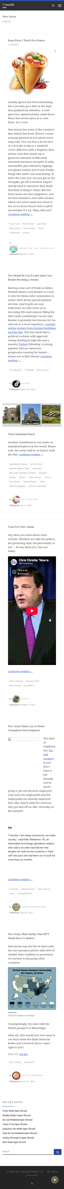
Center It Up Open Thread (15, 1124)
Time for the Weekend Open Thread (20, 1133)
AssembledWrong (34, 907)
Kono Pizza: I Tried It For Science (26, 40)
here (24, 1054)
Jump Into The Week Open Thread (19, 1128)
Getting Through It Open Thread (18, 1137)
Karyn (25, 699)
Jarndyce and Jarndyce (36, 248)
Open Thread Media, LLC (29, 1171)
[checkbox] (55, 1180)
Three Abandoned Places (21, 434)
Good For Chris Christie (21, 526)
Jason (25, 383)
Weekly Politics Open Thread (16, 1115)
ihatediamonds (32, 1075)
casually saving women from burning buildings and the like (32, 328)
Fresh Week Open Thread (15, 1110)
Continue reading (20, 214)
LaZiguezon (29, 499)
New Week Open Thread (14, 1142)
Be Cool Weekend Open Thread (17, 1119)
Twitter (23, 344)
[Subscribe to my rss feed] (32, 1183)
